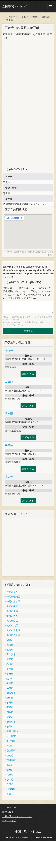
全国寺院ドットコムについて (17, 816)
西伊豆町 (11, 760)
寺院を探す (8, 812)
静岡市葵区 (12, 591)
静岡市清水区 (13, 601)
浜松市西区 (12, 615)
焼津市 (9, 678)
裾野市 (9, 707)
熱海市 (9, 644)
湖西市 (9, 712)
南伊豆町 (11, 750)
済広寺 (9, 477)
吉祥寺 (9, 445)
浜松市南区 (12, 620)
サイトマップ (9, 820)
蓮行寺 (9, 350)
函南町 (9, 765)
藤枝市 (9, 688)
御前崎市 (11, 721)
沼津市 (9, 639)
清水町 (9, 769)
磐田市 (9, 673)
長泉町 (9, 774)
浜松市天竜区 (13, 635)
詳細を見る (28, 374)
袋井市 (9, 697)
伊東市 (9, 659)
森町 (8, 793)
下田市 (9, 702)
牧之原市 (11, 736)
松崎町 (9, 755)
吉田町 (9, 784)
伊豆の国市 (12, 731)
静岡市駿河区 (13, 596)
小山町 (9, 779)
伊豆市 (9, 716)
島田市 (9, 664)
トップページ (9, 808)
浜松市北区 (12, 625)
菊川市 (9, 726)
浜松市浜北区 (13, 630)
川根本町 (11, 789)
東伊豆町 (11, 740)
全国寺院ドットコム (15, 6)
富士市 (9, 668)
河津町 (9, 745)
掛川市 (9, 683)
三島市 (9, 649)
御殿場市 (11, 692)
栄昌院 (9, 382)
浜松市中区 (12, 606)
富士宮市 (11, 654)
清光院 (9, 413)
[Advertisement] (28, 74)
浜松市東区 (12, 611)
